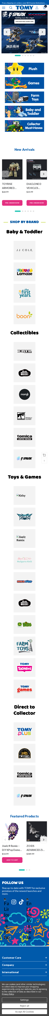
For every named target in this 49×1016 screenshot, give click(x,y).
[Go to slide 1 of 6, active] (18, 55)
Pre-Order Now (12, 203)
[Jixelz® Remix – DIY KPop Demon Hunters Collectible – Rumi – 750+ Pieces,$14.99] (12, 831)
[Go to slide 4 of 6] (28, 55)
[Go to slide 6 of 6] (33, 55)
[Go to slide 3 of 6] (25, 55)
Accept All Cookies (24, 1011)
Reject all (24, 1005)
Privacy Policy (8, 994)
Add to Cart (12, 860)
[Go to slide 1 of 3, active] (22, 870)
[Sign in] (37, 7)
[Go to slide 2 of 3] (26, 870)
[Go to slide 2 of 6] (22, 55)
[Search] (10, 7)
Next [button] (42, 32)
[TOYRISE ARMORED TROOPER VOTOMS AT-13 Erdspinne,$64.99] (12, 169)
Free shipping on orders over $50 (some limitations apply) (24, 3)
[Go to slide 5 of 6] (30, 55)
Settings (24, 999)
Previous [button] (7, 32)
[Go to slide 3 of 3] (29, 870)
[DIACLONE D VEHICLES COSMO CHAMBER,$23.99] (37, 169)
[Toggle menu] (3, 7)
